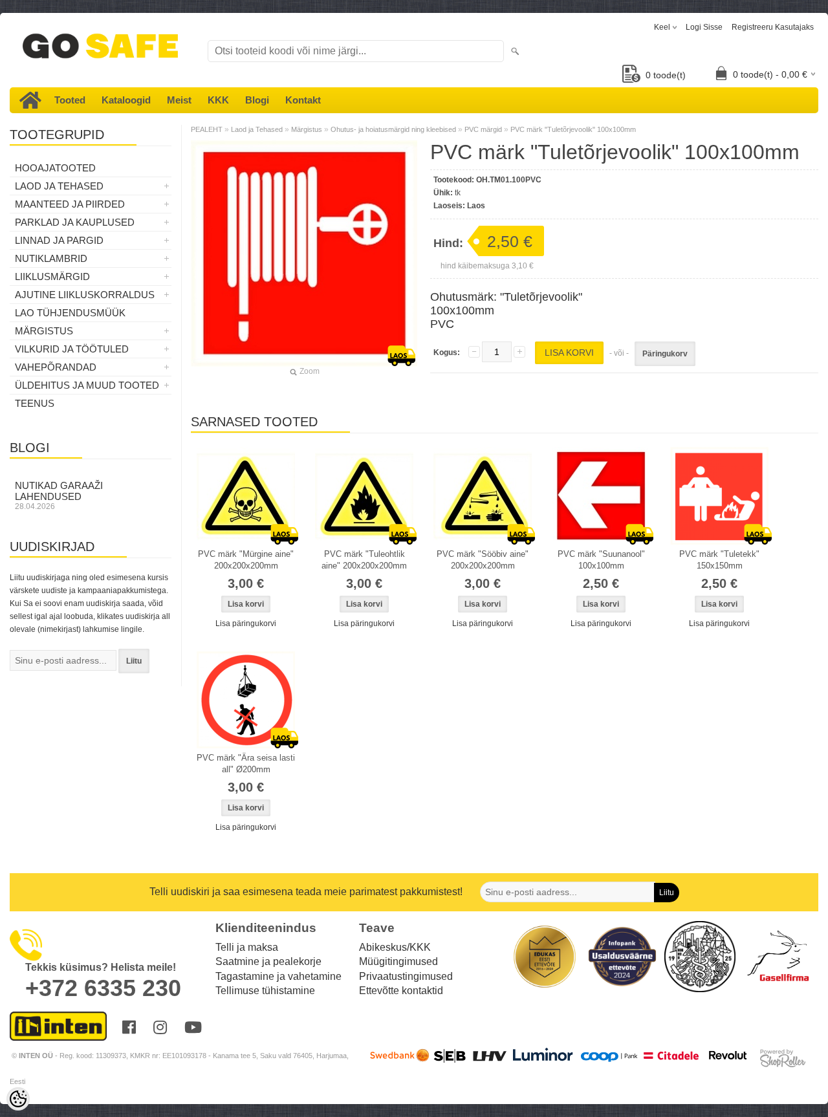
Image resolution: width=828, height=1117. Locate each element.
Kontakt (303, 99)
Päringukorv (665, 353)
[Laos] (245, 496)
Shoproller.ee (782, 1058)
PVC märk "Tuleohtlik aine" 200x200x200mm (364, 559)
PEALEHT (207, 129)
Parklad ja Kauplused (75, 222)
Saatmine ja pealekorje (268, 961)
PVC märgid (483, 129)
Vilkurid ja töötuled (72, 348)
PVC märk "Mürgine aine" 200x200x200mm (246, 559)
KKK (218, 99)
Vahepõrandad (55, 367)
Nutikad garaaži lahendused (59, 495)
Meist (179, 99)
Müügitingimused (398, 961)
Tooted (69, 99)
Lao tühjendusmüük (70, 312)
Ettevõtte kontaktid (401, 990)
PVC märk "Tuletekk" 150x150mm (719, 559)
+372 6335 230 (103, 988)
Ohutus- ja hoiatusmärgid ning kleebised (393, 129)
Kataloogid (126, 99)
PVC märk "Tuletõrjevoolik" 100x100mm (573, 129)
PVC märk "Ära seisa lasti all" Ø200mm (246, 763)
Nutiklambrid (51, 258)
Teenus (34, 403)
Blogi (257, 99)
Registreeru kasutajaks (773, 27)
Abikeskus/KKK (395, 947)
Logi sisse (704, 27)
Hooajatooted (55, 167)
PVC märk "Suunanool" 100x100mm (601, 559)
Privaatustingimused (406, 976)
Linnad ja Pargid (59, 240)
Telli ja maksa (246, 947)
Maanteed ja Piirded (70, 204)
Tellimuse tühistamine (265, 990)
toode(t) (666, 75)
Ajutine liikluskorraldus (85, 294)
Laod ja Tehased (59, 185)
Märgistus (44, 330)
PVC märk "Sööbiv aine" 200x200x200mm (482, 559)
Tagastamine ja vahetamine (278, 976)
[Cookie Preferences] (18, 1099)
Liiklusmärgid (52, 276)
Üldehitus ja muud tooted (87, 385)
